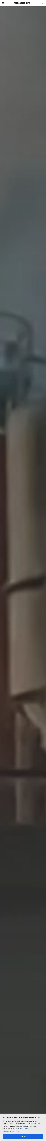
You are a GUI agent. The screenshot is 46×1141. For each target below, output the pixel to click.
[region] (23, 1127)
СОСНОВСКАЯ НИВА (22, 3)
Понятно (23, 1136)
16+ (42, 2)
